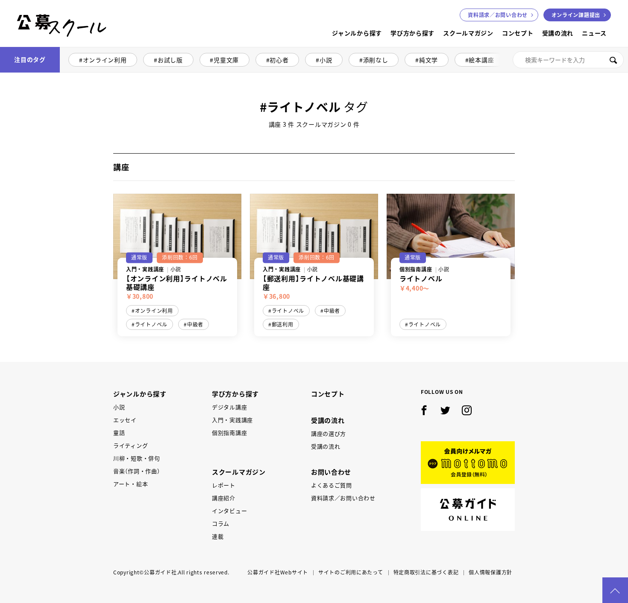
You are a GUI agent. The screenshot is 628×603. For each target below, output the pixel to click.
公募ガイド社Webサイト (277, 572)
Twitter (445, 410)
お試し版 (170, 59)
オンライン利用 (105, 59)
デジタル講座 (229, 407)
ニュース (594, 33)
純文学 (428, 59)
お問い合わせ (498, 15)
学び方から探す (412, 33)
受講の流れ (558, 33)
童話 (119, 432)
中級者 (195, 324)
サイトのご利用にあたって (350, 572)
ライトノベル (151, 324)
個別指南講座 (229, 432)
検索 (613, 59)
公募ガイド (468, 509)
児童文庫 (226, 59)
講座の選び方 (328, 433)
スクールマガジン (468, 33)
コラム (220, 523)
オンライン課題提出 (576, 15)
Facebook (424, 410)
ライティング (130, 445)
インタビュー (229, 511)
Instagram (467, 410)
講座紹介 (223, 498)
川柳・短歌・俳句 (136, 458)
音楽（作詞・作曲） (136, 471)
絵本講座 (481, 59)
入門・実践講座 (232, 420)
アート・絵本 (130, 484)
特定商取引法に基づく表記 (426, 572)
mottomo (468, 462)
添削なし (375, 59)
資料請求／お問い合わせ (343, 498)
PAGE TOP (615, 590)
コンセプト (518, 33)
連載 (217, 536)
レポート (223, 485)
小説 (326, 59)
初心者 (279, 59)
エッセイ (125, 420)
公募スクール (24, 46)
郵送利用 (282, 324)
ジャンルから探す (357, 33)
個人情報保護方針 (490, 572)
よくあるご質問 (331, 485)
